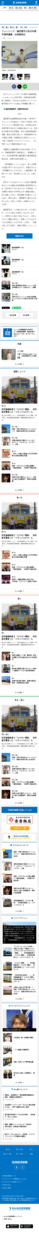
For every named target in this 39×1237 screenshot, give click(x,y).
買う (25, 8)
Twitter (22, 1167)
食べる (11, 8)
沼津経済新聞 (19, 2)
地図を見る (19, 236)
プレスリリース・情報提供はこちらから (15, 1179)
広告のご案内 (7, 1188)
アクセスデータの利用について (12, 1182)
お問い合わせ (7, 1185)
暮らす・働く (33, 8)
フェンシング (10, 38)
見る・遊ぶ (18, 8)
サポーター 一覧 (20, 828)
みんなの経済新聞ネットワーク (19, 1208)
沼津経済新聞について (9, 1176)
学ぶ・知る (23, 27)
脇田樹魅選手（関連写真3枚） (18, 109)
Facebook (16, 1167)
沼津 (4, 38)
